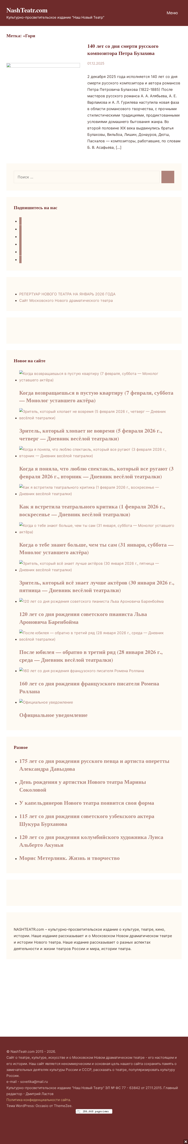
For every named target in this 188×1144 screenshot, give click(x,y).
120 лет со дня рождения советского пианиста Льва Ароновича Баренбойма (83, 618)
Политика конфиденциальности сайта (38, 1100)
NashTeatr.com (26, 10)
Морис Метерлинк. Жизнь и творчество (69, 858)
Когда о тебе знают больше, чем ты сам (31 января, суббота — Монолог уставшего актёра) (96, 548)
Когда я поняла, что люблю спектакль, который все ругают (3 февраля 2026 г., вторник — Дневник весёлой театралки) (96, 472)
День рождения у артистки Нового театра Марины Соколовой (82, 785)
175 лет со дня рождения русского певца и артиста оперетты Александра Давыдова (94, 765)
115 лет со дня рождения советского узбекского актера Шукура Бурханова (86, 820)
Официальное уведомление (53, 715)
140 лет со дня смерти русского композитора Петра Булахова (122, 49)
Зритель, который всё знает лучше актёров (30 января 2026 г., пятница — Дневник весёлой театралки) (96, 586)
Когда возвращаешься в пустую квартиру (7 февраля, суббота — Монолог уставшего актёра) (96, 396)
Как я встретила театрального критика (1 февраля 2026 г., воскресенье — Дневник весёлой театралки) (92, 510)
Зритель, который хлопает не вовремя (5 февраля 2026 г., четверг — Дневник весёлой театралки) (90, 434)
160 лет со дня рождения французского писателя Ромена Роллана (89, 687)
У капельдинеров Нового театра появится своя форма (86, 803)
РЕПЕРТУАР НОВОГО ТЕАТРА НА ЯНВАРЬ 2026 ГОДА (67, 294)
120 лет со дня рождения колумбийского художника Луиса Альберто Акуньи (91, 841)
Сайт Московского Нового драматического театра (66, 300)
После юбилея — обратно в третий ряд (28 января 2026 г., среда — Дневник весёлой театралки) (91, 656)
